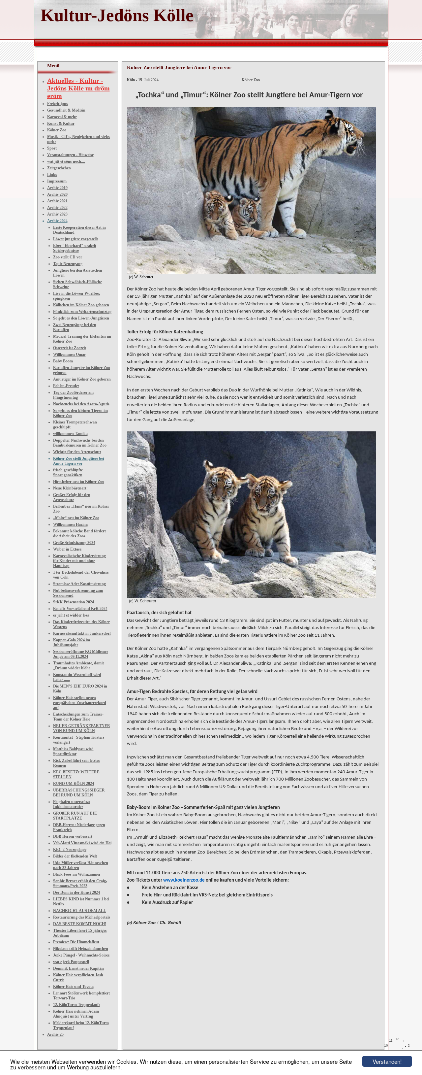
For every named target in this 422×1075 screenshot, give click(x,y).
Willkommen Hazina (70, 524)
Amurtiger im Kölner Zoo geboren (82, 379)
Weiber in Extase (67, 549)
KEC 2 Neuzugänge (69, 849)
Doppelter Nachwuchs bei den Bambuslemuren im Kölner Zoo (79, 443)
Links (52, 174)
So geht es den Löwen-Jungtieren (81, 318)
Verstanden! (387, 1061)
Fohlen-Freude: (66, 386)
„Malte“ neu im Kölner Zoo (76, 518)
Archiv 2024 (57, 220)
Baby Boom (63, 361)
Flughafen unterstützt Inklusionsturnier (71, 804)
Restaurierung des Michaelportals (81, 917)
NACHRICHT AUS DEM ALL (79, 910)
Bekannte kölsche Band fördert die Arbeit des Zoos (79, 533)
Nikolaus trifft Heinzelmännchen (80, 948)
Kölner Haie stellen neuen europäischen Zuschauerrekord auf (79, 702)
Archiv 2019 (57, 187)
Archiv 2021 (57, 201)
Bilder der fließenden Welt (75, 856)
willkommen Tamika (70, 433)
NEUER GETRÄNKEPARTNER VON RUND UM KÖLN (81, 728)
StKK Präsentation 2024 (73, 602)
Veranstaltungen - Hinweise (70, 154)
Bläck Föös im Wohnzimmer (77, 874)
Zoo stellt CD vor (67, 257)
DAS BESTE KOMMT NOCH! (79, 924)
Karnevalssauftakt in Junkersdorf (82, 633)
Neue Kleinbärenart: (70, 488)
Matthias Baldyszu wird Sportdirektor (73, 751)
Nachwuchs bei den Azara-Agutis (81, 404)
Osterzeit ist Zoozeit (69, 348)
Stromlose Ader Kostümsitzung (79, 584)
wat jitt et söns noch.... (66, 161)
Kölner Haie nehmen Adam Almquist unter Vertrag (76, 1014)
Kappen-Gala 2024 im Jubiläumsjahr (71, 642)
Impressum (57, 181)
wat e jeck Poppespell (71, 961)
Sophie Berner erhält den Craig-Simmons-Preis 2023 (80, 883)
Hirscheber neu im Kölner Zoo (78, 481)
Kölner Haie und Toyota (73, 986)
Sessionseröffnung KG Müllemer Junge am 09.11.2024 (80, 654)
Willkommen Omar (69, 354)
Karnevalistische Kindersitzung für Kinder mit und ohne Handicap (79, 561)
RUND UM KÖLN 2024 (73, 783)
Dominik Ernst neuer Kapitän (78, 968)
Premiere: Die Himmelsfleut (76, 942)
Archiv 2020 (57, 194)
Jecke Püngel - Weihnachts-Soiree (81, 955)
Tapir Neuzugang (67, 263)
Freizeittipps (57, 103)
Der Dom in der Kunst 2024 (76, 892)
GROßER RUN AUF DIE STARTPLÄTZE (75, 816)
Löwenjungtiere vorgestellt (75, 239)
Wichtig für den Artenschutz (77, 452)
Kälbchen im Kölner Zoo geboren (81, 305)
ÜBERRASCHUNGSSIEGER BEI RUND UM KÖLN (79, 792)
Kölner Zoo (56, 130)
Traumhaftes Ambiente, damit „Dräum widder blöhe (78, 665)
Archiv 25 (55, 1034)
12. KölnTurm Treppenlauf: (76, 1004)
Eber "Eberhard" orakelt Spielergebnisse (74, 248)
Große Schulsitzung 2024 (74, 542)
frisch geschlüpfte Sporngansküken (68, 472)
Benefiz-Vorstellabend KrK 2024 (80, 608)
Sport (52, 148)
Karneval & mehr (62, 117)
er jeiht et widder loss (71, 615)
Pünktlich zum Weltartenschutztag (82, 311)
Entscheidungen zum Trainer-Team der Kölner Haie (78, 717)
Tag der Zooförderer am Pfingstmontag (73, 395)
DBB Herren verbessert (72, 836)
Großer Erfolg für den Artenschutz (71, 497)
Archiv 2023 (57, 214)
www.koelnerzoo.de (184, 880)
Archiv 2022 (57, 207)
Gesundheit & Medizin (66, 110)
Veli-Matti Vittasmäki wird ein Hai (82, 843)
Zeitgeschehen (59, 168)
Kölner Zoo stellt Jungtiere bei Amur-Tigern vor (78, 461)
